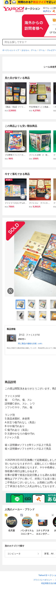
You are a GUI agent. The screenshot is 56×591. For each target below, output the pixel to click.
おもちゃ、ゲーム (29, 50)
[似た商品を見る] (10, 291)
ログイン (47, 11)
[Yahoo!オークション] (22, 7)
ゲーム (42, 50)
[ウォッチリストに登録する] (22, 100)
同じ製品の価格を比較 (30, 343)
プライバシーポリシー (42, 580)
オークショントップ (10, 50)
